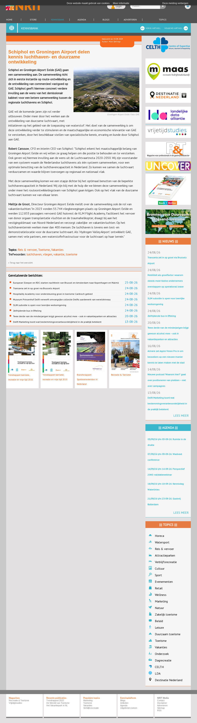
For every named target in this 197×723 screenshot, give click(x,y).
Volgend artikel (173, 28)
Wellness (160, 595)
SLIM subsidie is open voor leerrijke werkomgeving (39, 305)
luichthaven (34, 254)
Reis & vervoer (27, 250)
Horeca (159, 536)
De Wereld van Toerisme (57, 703)
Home (9, 20)
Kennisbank (57, 20)
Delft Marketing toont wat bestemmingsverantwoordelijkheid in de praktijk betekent (57, 321)
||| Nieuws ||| (168, 241)
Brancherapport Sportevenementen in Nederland (87, 379)
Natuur (159, 608)
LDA (157, 673)
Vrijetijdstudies (15, 703)
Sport (158, 575)
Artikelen (124, 703)
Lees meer (181, 415)
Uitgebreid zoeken (128, 708)
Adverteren (130, 20)
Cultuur (159, 568)
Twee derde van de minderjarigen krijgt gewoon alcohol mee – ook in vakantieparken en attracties (65, 316)
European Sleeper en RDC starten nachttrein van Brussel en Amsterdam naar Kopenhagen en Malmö (66, 282)
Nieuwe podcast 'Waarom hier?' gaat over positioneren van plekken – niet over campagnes (167, 380)
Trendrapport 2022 (55, 700)
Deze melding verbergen (175, 3)
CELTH (159, 667)
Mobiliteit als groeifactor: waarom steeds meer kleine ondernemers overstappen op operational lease (166, 281)
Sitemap (161, 708)
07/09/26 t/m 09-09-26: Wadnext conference (165, 457)
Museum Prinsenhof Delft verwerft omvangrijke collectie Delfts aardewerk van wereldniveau (62, 299)
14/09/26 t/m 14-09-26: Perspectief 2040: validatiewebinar (166, 471)
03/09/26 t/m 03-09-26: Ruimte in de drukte (167, 442)
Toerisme (44, 250)
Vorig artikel (153, 28)
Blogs (106, 20)
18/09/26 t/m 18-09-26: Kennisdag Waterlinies (166, 486)
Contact (160, 700)
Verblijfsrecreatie (166, 562)
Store (33, 20)
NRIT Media (163, 698)
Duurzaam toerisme (167, 634)
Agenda (82, 20)
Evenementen (164, 582)
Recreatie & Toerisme (121, 374)
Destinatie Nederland (168, 680)
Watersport (162, 542)
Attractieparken (165, 555)
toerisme (71, 254)
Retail (159, 588)
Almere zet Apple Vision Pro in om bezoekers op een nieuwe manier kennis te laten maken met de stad (166, 357)
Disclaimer (162, 703)
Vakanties (57, 250)
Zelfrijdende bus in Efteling (27, 310)
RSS (159, 710)
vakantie (58, 254)
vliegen (47, 254)
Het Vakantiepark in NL (57, 705)
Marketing (161, 601)
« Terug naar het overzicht (20, 262)
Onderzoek (162, 654)
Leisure (159, 627)
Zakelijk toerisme (166, 614)
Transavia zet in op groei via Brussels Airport (36, 288)
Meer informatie (121, 3)
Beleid (159, 621)
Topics (162, 20)
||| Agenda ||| (168, 428)
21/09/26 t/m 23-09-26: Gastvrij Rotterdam (164, 501)
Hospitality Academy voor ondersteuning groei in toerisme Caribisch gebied (53, 293)
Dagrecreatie (163, 660)
